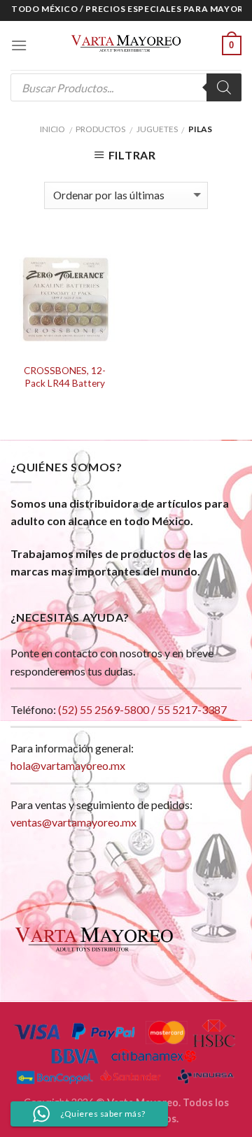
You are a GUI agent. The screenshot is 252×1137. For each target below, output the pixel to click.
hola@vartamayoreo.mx (67, 765)
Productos (100, 129)
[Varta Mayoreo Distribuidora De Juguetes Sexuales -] (126, 45)
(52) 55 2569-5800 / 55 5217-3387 (142, 709)
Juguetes (157, 129)
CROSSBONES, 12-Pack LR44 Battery (65, 377)
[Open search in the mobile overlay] (125, 87)
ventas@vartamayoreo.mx (73, 822)
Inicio (52, 129)
